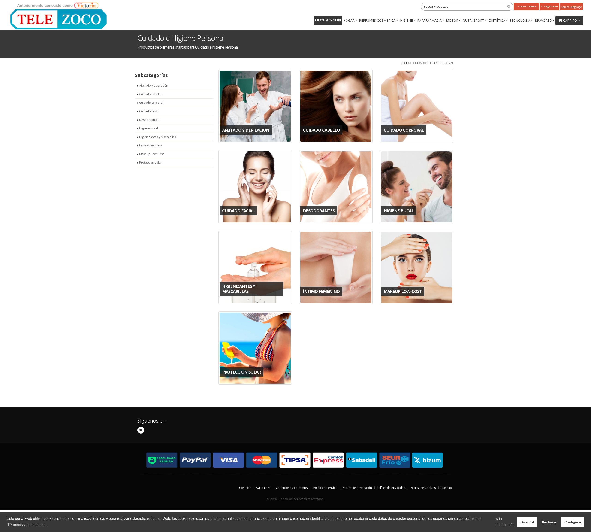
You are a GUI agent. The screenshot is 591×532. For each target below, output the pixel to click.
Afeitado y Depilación (153, 86)
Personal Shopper (328, 20)
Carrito (570, 20)
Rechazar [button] (549, 522)
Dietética (497, 20)
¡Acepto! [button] (527, 522)
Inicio (405, 63)
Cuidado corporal (151, 103)
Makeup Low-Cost (151, 154)
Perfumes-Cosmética (377, 20)
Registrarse (550, 6)
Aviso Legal (263, 488)
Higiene (406, 20)
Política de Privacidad (391, 488)
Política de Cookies (423, 488)
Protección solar (150, 162)
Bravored (543, 20)
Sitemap (446, 488)
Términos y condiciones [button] (26, 525)
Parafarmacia (429, 20)
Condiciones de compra (292, 488)
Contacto (245, 488)
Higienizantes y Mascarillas (157, 137)
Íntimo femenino (150, 145)
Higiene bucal (148, 128)
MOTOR (452, 20)
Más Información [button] (505, 522)
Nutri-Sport (473, 20)
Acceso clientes (527, 6)
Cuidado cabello (150, 94)
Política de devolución (357, 488)
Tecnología (520, 20)
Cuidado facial (148, 111)
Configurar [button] (572, 522)
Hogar (349, 20)
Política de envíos (325, 488)
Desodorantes (149, 120)
